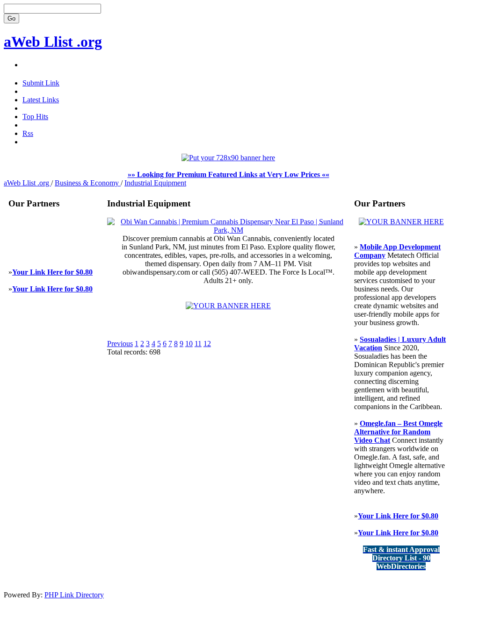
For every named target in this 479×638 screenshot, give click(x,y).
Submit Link (40, 83)
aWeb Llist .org (53, 41)
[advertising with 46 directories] (401, 222)
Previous (120, 343)
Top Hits (35, 117)
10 (189, 343)
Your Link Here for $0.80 (52, 272)
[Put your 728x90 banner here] (228, 158)
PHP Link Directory (74, 595)
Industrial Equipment (155, 183)
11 (198, 343)
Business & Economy (88, 183)
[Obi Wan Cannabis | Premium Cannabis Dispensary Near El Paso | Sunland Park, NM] (228, 230)
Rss (27, 133)
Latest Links (40, 100)
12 (207, 343)
